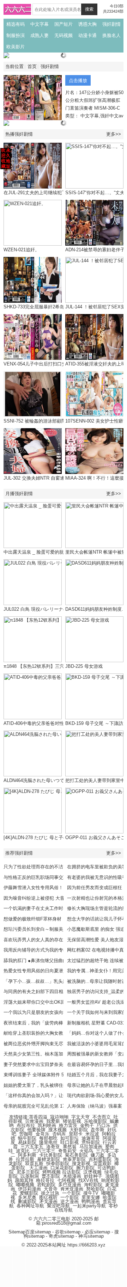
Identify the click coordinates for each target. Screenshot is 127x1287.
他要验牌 (36, 1129)
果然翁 (70, 1146)
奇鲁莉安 (67, 1150)
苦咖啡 (26, 1134)
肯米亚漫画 (71, 1188)
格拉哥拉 (45, 1180)
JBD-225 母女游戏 (84, 666)
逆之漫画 (69, 1201)
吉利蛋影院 (100, 1159)
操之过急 (50, 1193)
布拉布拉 (26, 1125)
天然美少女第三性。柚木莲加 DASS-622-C (47, 1054)
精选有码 (15, 24)
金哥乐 (42, 1134)
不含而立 (101, 1117)
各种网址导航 (30, 1205)
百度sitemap (38, 1231)
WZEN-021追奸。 (22, 249)
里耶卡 (76, 1134)
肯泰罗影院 (74, 1159)
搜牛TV (90, 1193)
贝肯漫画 (34, 1121)
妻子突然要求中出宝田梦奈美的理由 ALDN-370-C (54, 1064)
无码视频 (63, 35)
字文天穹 (80, 1117)
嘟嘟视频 (25, 1184)
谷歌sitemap (67, 1231)
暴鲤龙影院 (48, 1159)
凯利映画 (47, 1125)
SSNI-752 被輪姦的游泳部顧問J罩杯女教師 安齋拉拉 (57, 421)
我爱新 (53, 1121)
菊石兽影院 (76, 1155)
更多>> (113, 134)
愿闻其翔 (24, 1180)
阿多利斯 (27, 1155)
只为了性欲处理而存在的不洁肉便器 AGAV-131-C (54, 866)
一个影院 (71, 1193)
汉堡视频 (92, 1172)
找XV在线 (88, 1180)
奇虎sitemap (61, 1236)
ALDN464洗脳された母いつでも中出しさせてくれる (57, 780)
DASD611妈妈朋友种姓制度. (94, 609)
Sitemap (16, 1231)
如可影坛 (69, 1138)
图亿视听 (48, 1197)
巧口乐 (103, 1125)
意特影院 (90, 1142)
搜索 (89, 9)
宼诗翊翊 (59, 1117)
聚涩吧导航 (58, 1205)
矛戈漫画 (48, 1201)
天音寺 (51, 1188)
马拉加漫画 (90, 1146)
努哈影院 (95, 1188)
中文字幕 (39, 24)
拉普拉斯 (25, 1159)
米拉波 (92, 1134)
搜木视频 (57, 1129)
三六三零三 (43, 1150)
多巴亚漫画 (69, 1184)
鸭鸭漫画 (90, 1201)
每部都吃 (48, 1138)
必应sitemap (97, 1231)
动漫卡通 (87, 35)
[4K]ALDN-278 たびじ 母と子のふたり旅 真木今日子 (57, 837)
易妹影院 (27, 1142)
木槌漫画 (72, 1176)
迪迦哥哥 (90, 1138)
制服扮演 (15, 35)
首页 (32, 66)
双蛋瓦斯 (34, 1163)
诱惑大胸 (87, 24)
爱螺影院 (29, 1193)
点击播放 (78, 80)
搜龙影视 (81, 1163)
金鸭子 (87, 1125)
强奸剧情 (111, 24)
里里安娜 (90, 1197)
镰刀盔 (97, 1155)
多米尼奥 (27, 1197)
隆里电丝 (48, 1142)
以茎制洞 (29, 1176)
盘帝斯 (97, 1129)
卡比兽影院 (50, 1155)
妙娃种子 (93, 1176)
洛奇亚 (53, 1146)
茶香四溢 (38, 1117)
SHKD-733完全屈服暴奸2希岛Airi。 (39, 306)
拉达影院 (71, 1172)
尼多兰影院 (28, 1172)
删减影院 (27, 1201)
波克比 (23, 1150)
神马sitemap (91, 1236)
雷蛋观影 (102, 1163)
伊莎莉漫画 (29, 1188)
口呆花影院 (61, 1167)
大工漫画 (38, 1167)
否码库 (59, 1134)
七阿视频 (66, 1180)
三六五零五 (31, 1146)
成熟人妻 (39, 35)
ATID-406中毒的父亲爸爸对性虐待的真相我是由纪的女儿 (61, 723)
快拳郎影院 (57, 1163)
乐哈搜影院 (95, 1121)
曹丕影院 (51, 1176)
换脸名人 (111, 35)
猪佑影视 (72, 1121)
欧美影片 (15, 46)
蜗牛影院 (27, 1138)
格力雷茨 (68, 1125)
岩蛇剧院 (46, 1184)
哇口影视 (69, 1142)
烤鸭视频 (51, 1172)
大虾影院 (78, 1129)
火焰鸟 (86, 1150)
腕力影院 (85, 1167)
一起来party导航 (89, 1205)
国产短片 (63, 24)
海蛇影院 (93, 1184)
